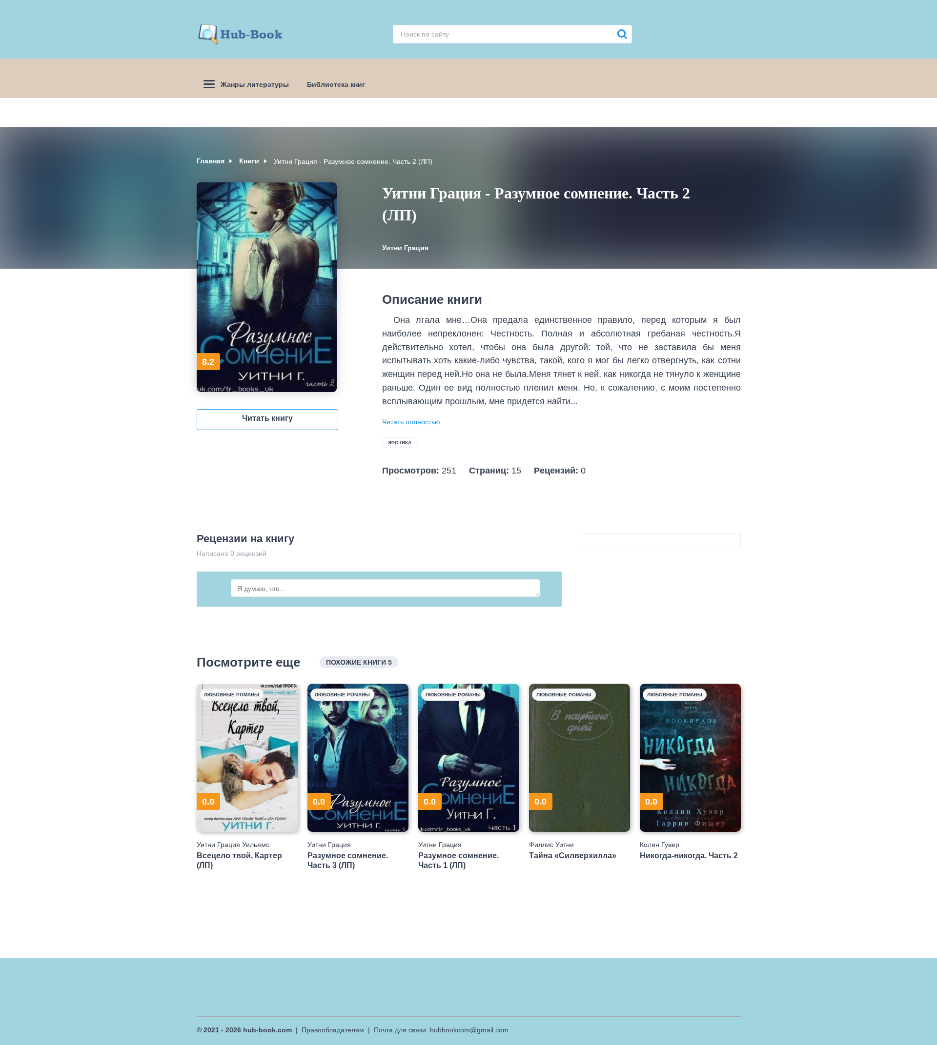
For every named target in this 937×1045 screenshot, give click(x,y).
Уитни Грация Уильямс (233, 844)
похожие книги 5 (359, 662)
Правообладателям (333, 1029)
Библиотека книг (336, 84)
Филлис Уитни (551, 844)
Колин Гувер (659, 844)
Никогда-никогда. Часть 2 (689, 855)
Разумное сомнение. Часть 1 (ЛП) (458, 860)
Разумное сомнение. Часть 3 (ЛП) (347, 860)
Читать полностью (411, 421)
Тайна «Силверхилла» (572, 855)
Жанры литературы (255, 84)
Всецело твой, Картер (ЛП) (239, 860)
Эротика (399, 442)
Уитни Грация (405, 248)
